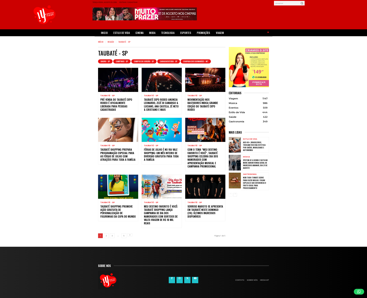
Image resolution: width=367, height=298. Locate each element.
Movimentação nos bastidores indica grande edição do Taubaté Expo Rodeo (203, 104)
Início (101, 41)
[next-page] (129, 234)
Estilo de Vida (250, 139)
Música (246, 157)
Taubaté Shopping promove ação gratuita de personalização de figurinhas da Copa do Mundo (118, 211)
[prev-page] (230, 195)
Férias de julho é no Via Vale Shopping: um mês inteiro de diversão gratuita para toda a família (161, 154)
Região (111, 41)
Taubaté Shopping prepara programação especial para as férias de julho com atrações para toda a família (117, 154)
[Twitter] (187, 280)
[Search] (302, 3)
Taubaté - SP (107, 96)
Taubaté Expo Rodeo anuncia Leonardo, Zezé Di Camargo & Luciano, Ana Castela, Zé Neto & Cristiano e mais (161, 104)
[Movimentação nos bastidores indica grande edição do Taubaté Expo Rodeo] (205, 80)
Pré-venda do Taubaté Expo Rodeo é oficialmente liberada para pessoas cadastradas (116, 104)
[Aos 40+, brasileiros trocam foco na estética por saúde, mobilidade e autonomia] (235, 145)
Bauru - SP (105, 61)
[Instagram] (179, 280)
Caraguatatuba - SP (168, 61)
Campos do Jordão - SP (144, 61)
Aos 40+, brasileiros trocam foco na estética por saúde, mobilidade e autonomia (254, 146)
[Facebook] (172, 280)
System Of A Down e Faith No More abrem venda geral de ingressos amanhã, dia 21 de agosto (255, 164)
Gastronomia (249, 174)
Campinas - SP (122, 61)
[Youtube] (195, 280)
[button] (359, 292)
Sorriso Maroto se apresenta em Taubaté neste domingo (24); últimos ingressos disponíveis (205, 211)
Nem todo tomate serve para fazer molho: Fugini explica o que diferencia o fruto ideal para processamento (254, 182)
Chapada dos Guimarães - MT (195, 61)
